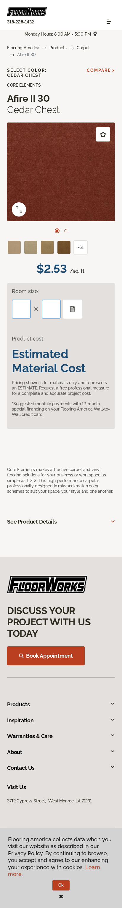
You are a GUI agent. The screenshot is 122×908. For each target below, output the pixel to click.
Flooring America (23, 47)
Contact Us (21, 768)
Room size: (25, 291)
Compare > (101, 70)
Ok (61, 885)
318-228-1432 (20, 22)
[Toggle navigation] (109, 22)
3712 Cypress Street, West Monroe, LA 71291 (49, 801)
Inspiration (20, 720)
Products (58, 47)
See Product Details (32, 522)
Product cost (27, 338)
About (14, 752)
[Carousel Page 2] (65, 230)
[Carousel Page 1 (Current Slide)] (57, 230)
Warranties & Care (30, 736)
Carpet (83, 47)
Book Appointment (49, 656)
